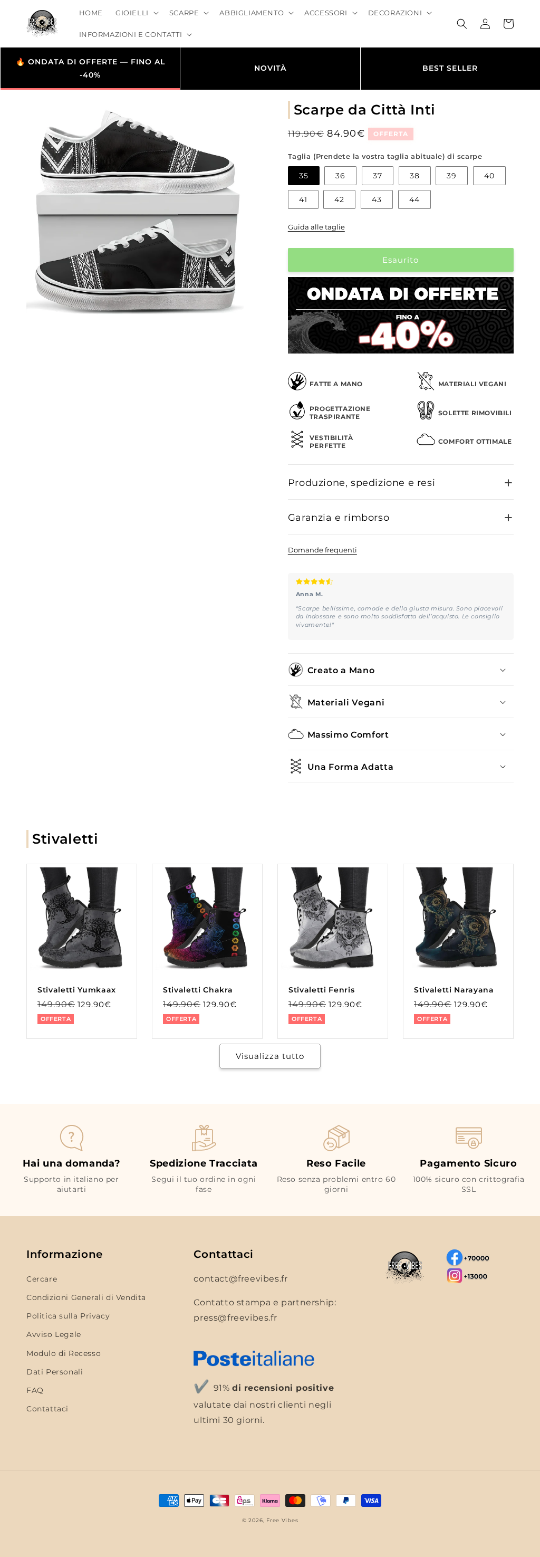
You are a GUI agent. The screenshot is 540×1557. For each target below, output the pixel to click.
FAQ (35, 1390)
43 (377, 199)
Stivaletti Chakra (198, 990)
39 (452, 175)
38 (415, 175)
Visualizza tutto (270, 1056)
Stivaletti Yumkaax (76, 990)
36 (340, 175)
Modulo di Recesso (63, 1353)
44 (414, 199)
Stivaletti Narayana (454, 990)
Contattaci (47, 1408)
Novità (270, 68)
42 (339, 199)
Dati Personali (54, 1372)
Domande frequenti (322, 550)
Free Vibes (282, 1520)
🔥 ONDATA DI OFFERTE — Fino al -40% (90, 68)
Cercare (41, 1279)
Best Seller (450, 68)
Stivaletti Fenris (321, 990)
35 (303, 175)
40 (489, 175)
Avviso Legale (53, 1334)
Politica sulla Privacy (68, 1316)
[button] (136, 13)
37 (377, 175)
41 (303, 199)
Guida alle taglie (316, 227)
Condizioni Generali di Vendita (86, 1297)
